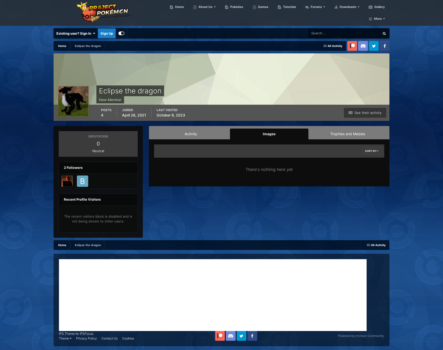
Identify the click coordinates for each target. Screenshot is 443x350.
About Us (205, 7)
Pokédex (236, 7)
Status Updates (361, 33)
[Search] (384, 33)
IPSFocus (86, 333)
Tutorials (289, 7)
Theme (64, 338)
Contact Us (110, 338)
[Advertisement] (213, 295)
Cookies (128, 338)
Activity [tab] (191, 134)
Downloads (347, 7)
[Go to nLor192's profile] (67, 181)
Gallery (379, 7)
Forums (316, 7)
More (377, 19)
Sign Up (106, 33)
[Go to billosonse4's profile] (82, 181)
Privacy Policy (86, 338)
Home (179, 7)
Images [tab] (269, 134)
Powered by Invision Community (361, 336)
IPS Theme (67, 333)
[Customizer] (121, 33)
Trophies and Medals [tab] (347, 134)
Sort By (371, 150)
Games (262, 7)
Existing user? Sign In (74, 33)
